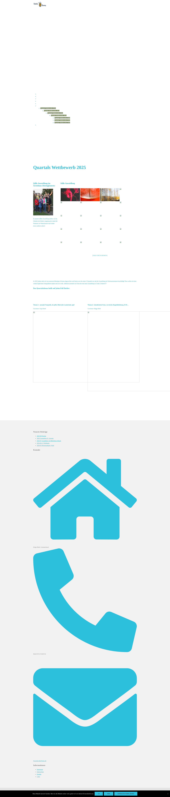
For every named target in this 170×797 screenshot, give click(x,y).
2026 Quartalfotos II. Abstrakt (45, 438)
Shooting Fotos (41, 125)
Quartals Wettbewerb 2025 (44, 106)
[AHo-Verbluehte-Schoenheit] (110, 221)
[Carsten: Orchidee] (110, 247)
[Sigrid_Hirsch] (90, 221)
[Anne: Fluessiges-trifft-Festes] (70, 208)
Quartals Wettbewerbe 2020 (62, 118)
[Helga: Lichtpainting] (90, 208)
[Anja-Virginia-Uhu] (110, 234)
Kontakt (39, 774)
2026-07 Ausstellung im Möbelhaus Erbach (49, 441)
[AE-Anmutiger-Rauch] (70, 194)
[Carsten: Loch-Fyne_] (129, 247)
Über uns (39, 96)
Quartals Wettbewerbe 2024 (48, 108)
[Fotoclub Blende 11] (39, 8)
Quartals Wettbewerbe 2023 (51, 110)
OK (99, 793)
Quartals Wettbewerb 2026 (44, 103)
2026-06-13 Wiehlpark (43, 443)
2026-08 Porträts (41, 436)
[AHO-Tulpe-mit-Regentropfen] (129, 208)
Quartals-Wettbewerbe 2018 (62, 122)
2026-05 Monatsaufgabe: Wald (45, 445)
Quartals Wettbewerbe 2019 (62, 120)
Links (38, 776)
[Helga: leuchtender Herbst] (110, 194)
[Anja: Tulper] (129, 221)
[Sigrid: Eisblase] (70, 221)
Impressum (40, 769)
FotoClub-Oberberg (42, 94)
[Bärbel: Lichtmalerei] (90, 247)
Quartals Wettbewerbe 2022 (55, 113)
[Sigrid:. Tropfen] (110, 208)
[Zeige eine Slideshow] (99, 255)
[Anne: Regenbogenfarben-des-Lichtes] (129, 194)
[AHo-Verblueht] (70, 234)
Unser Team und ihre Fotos (44, 101)
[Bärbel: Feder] (90, 194)
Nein (108, 793)
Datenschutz (40, 772)
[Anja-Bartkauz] (129, 234)
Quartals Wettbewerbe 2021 (58, 115)
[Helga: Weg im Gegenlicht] (90, 234)
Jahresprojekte (41, 99)
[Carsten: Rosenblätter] (70, 247)
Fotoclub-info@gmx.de (39, 761)
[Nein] (168, 794)
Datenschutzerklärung (126, 793)
